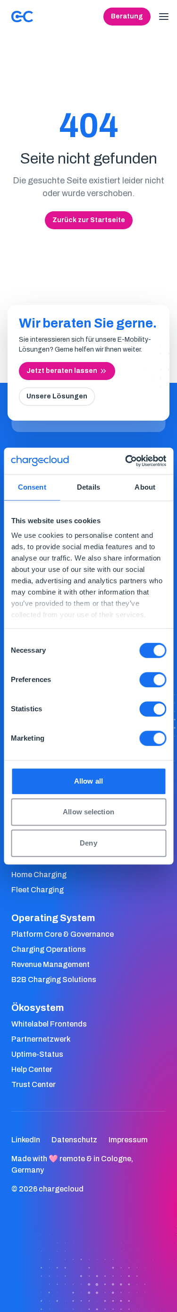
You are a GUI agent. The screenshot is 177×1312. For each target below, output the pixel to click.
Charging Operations (48, 949)
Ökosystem (37, 1007)
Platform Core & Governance (62, 934)
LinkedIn (25, 1140)
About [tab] (145, 487)
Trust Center (33, 1084)
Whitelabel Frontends (49, 1024)
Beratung (127, 16)
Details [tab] (88, 487)
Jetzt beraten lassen (61, 370)
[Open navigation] (163, 16)
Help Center (31, 1069)
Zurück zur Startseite (88, 220)
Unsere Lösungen (56, 396)
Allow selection (88, 812)
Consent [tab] (32, 487)
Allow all (88, 781)
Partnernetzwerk (40, 1039)
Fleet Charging (37, 890)
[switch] (152, 679)
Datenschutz (74, 1140)
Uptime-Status (37, 1054)
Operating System (53, 918)
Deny (88, 843)
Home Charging (39, 875)
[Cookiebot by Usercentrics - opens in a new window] (126, 461)
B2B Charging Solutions (53, 979)
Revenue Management (50, 964)
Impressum (128, 1140)
